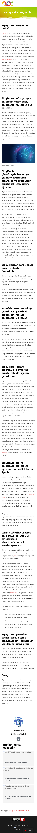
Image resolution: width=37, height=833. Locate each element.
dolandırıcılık (14, 593)
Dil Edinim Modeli (18, 734)
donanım (4, 453)
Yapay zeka (5, 33)
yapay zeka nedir (23, 811)
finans (16, 556)
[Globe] (18, 739)
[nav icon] (33, 4)
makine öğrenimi (7, 59)
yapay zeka (13, 811)
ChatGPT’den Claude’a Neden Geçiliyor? (16, 762)
